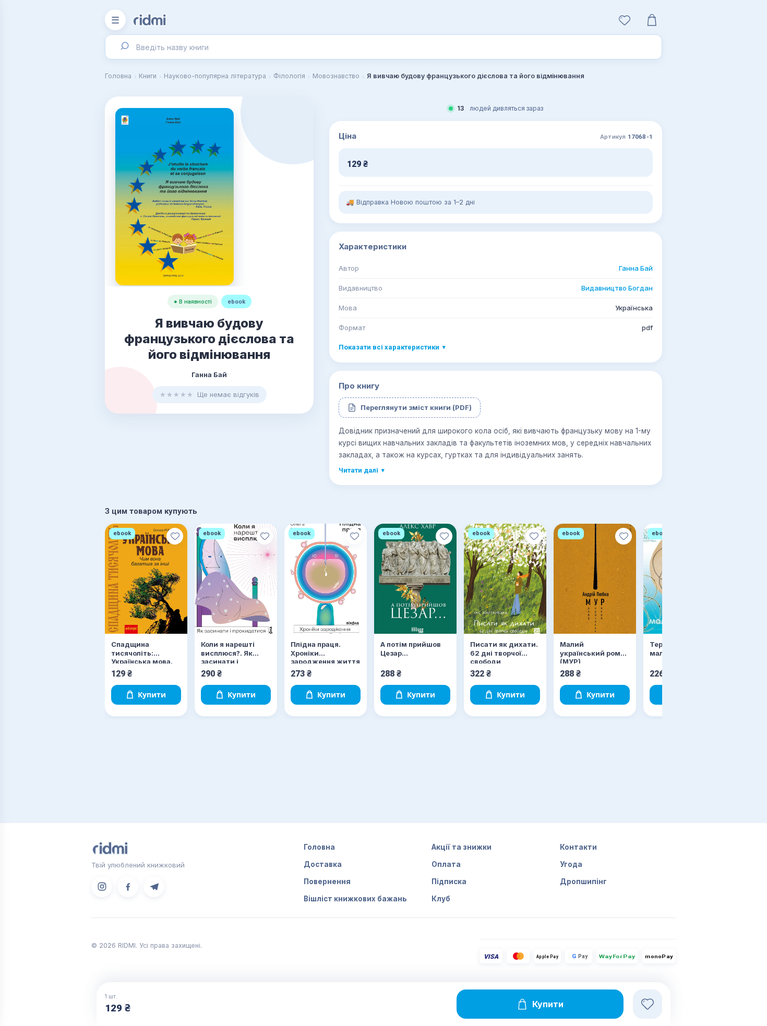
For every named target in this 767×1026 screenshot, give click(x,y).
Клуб (441, 899)
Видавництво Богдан (617, 288)
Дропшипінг (583, 881)
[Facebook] (127, 886)
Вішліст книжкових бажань (355, 899)
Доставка (323, 864)
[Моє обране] (624, 19)
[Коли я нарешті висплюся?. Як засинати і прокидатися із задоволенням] (236, 579)
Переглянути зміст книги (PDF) (416, 407)
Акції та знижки (462, 847)
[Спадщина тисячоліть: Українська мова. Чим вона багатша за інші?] (146, 579)
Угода (571, 864)
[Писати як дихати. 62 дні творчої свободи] (505, 579)
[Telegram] (153, 886)
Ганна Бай (636, 268)
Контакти (578, 847)
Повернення (327, 881)
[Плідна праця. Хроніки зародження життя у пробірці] (325, 579)
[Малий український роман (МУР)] (595, 579)
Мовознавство (336, 76)
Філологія (289, 76)
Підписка (449, 881)
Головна (118, 76)
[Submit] (124, 46)
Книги (148, 76)
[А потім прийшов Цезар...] (415, 579)
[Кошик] (651, 19)
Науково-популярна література (215, 76)
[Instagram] (101, 886)
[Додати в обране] (174, 536)
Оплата (446, 864)
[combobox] (383, 46)
